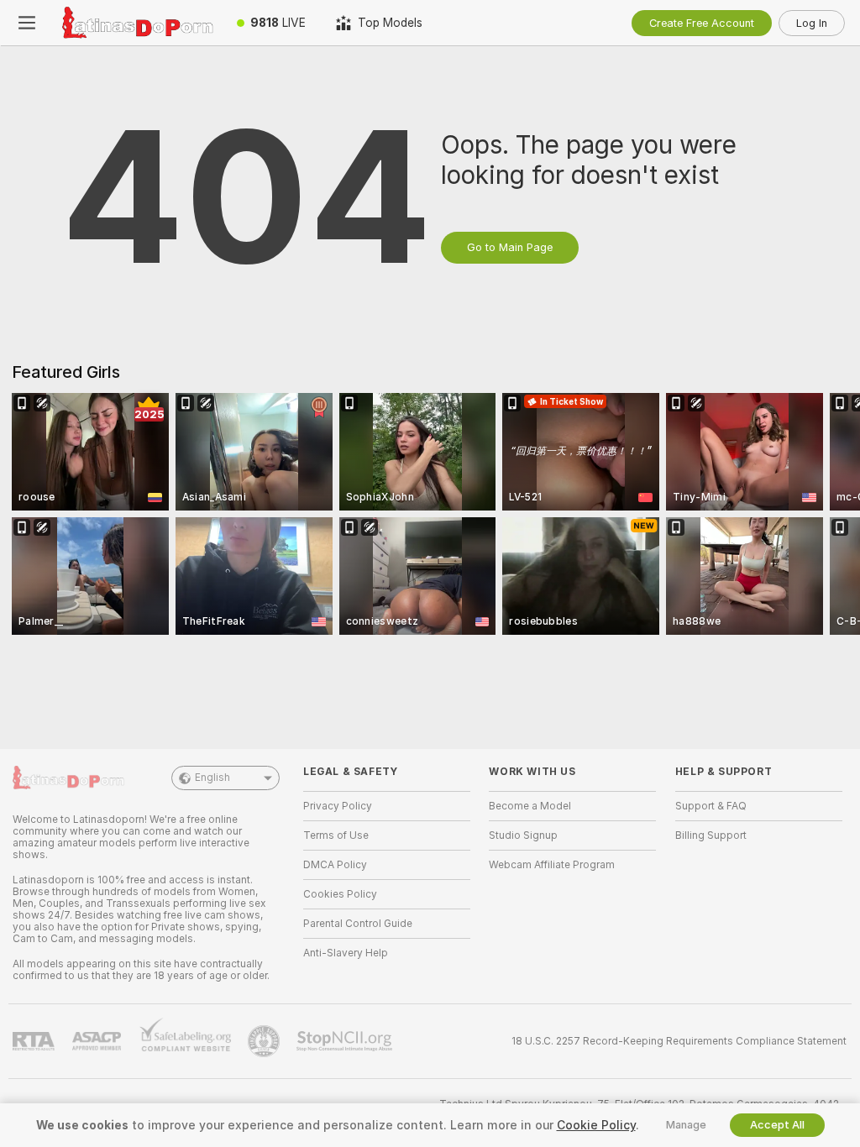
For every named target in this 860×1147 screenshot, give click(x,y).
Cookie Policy (596, 1125)
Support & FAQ (711, 806)
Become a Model (530, 806)
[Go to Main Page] (138, 22)
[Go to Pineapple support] (265, 1041)
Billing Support (711, 835)
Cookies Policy (340, 894)
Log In (811, 23)
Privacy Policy (337, 806)
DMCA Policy (335, 865)
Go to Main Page (510, 247)
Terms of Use (336, 835)
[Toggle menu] (27, 22)
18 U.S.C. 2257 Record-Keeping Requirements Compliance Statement (679, 1041)
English (212, 777)
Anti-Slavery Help (345, 953)
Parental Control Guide (357, 924)
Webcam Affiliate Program (552, 865)
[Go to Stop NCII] (346, 1041)
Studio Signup (523, 835)
